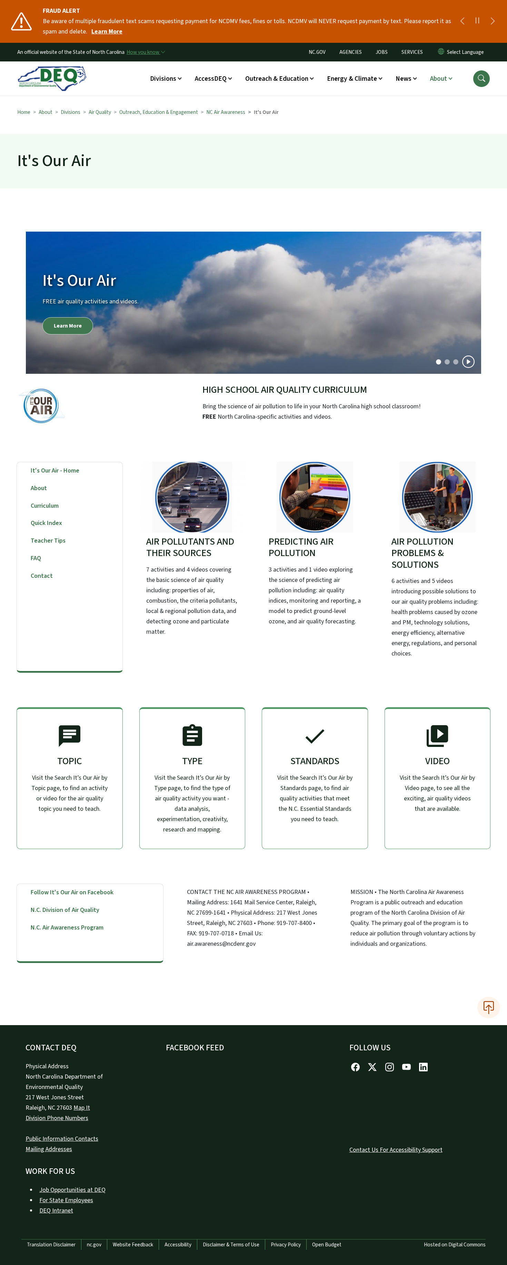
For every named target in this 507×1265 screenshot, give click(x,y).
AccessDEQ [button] (211, 79)
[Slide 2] (455, 362)
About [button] (438, 79)
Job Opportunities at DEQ (72, 1190)
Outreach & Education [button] (276, 79)
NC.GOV (317, 52)
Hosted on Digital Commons (455, 1244)
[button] (481, 78)
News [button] (403, 79)
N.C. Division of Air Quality (65, 910)
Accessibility (178, 1244)
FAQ (36, 558)
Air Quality (100, 112)
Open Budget (326, 1244)
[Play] (468, 361)
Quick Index (46, 523)
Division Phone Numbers (57, 1118)
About (45, 112)
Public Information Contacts (62, 1139)
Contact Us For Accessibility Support (396, 1150)
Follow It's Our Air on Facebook (72, 892)
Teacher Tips (48, 540)
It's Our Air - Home (55, 470)
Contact (42, 576)
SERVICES (412, 52)
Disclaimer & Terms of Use (231, 1244)
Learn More (106, 31)
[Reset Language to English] (441, 52)
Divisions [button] (163, 79)
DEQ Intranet (56, 1210)
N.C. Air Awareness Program (67, 927)
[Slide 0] (438, 362)
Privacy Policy (286, 1244)
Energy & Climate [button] (352, 79)
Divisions (70, 112)
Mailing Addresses (49, 1149)
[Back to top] (488, 1007)
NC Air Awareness (225, 112)
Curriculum (45, 506)
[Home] (52, 70)
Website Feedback (133, 1244)
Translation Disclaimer (51, 1244)
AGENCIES (350, 52)
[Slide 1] (447, 362)
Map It (81, 1107)
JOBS (382, 52)
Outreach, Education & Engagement (158, 112)
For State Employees (66, 1200)
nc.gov (94, 1244)
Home (23, 112)
